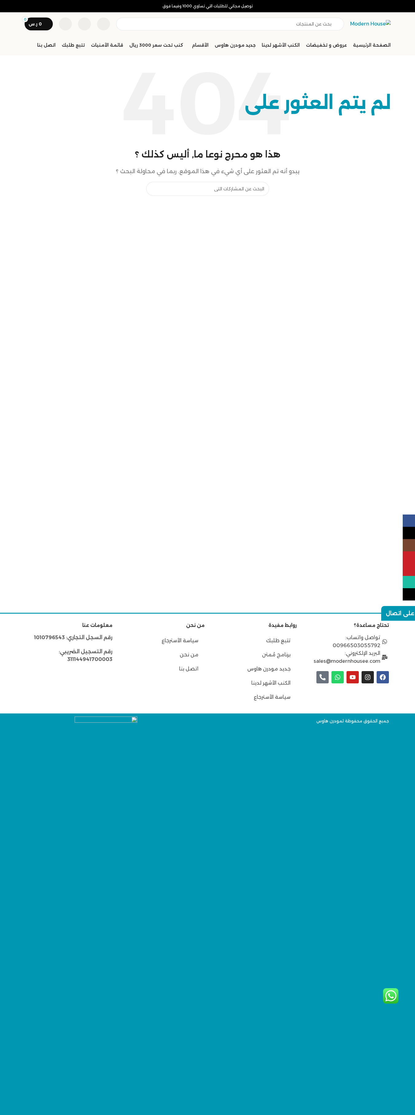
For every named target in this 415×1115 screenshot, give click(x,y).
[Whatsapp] (337, 677)
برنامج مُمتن (276, 655)
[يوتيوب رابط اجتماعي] (409, 557)
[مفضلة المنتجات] (84, 24)
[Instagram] (368, 677)
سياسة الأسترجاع (272, 697)
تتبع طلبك (278, 640)
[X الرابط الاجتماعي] (409, 533)
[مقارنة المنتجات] (103, 24)
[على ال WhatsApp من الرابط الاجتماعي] (409, 582)
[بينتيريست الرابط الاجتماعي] (409, 570)
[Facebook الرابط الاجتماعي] (409, 521)
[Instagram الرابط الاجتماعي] (409, 545)
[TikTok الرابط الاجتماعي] (409, 594)
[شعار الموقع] (370, 23)
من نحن (188, 655)
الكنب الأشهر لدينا (271, 683)
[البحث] (153, 189)
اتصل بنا (188, 669)
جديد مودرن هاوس (269, 669)
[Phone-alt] (322, 677)
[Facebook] (383, 677)
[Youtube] (352, 677)
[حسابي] (65, 24)
